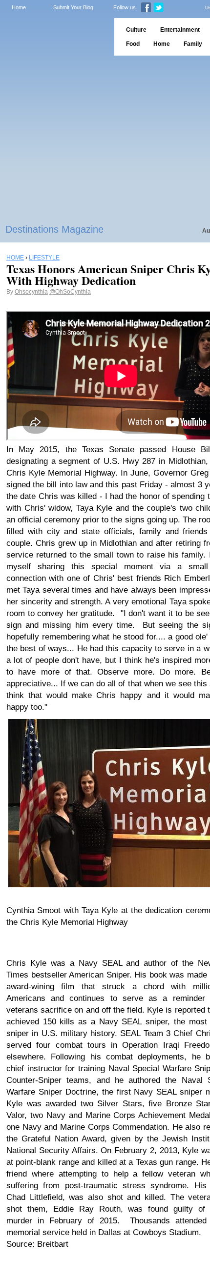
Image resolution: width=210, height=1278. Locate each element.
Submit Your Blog (73, 7)
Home (19, 7)
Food (133, 43)
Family (193, 43)
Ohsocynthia (31, 291)
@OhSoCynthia (70, 291)
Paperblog (54, 36)
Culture (136, 29)
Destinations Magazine (54, 229)
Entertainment (180, 29)
